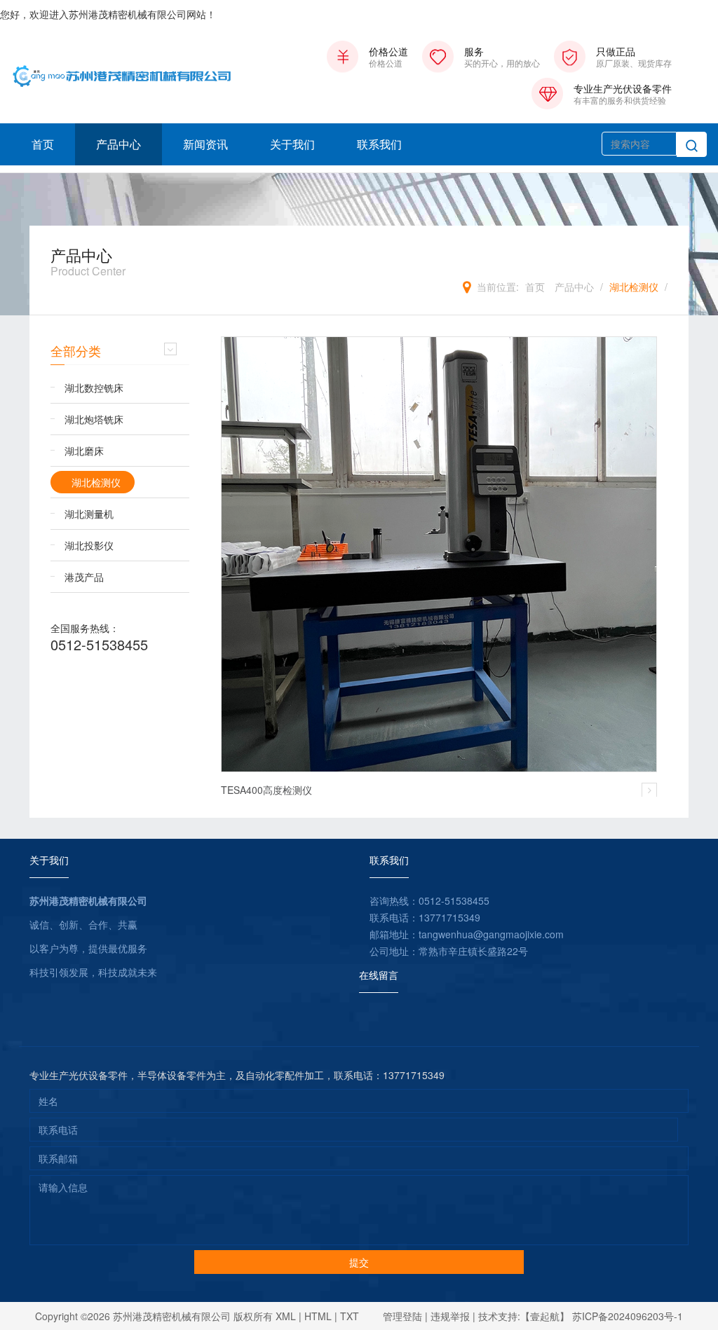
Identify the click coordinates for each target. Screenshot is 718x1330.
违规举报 (450, 1316)
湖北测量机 (89, 514)
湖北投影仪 (89, 545)
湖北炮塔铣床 (94, 419)
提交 (359, 1262)
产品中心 (118, 144)
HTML (318, 1316)
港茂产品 (84, 577)
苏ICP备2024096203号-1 (627, 1316)
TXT (349, 1316)
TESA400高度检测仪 (266, 790)
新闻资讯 (205, 144)
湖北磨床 (84, 451)
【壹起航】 (544, 1316)
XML (286, 1316)
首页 (43, 144)
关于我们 (292, 144)
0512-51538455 (99, 644)
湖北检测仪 (633, 287)
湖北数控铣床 (94, 388)
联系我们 (379, 144)
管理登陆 (402, 1316)
